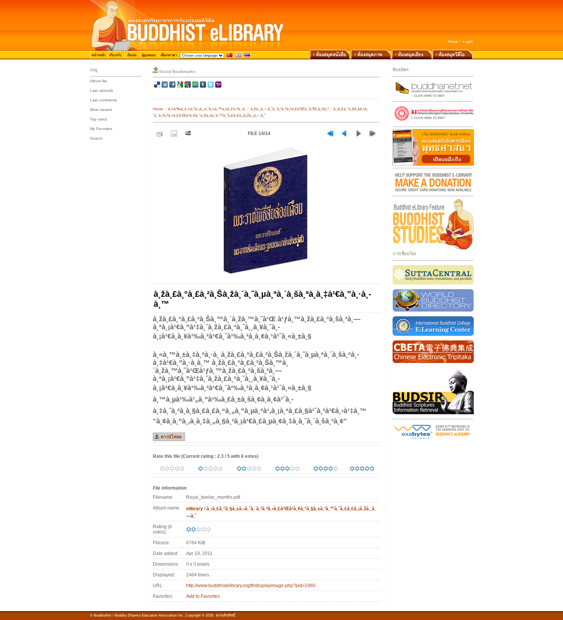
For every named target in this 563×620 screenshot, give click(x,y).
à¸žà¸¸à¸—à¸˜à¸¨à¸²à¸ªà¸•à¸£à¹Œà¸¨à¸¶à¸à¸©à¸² (289, 109)
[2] (239, 468)
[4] (315, 468)
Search (96, 138)
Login (468, 41)
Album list (98, 81)
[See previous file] (344, 133)
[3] (277, 468)
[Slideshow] (188, 133)
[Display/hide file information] (174, 133)
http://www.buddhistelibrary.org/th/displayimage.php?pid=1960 (251, 585)
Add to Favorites (203, 596)
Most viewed (101, 109)
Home (453, 41)
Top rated (98, 119)
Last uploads (101, 90)
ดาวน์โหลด (171, 436)
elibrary (194, 508)
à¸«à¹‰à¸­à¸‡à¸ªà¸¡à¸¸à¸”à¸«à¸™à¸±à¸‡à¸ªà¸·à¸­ (207, 109)
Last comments (103, 100)
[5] (352, 468)
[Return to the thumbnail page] (160, 133)
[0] (162, 468)
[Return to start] (330, 133)
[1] (200, 468)
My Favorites (101, 129)
